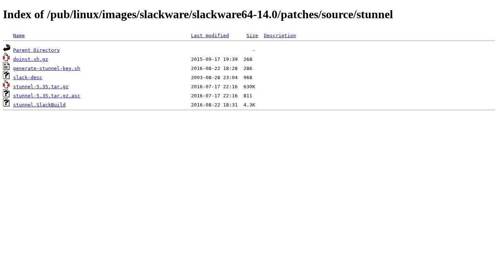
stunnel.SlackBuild (39, 105)
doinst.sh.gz (30, 59)
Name (19, 35)
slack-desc (27, 77)
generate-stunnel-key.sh (46, 68)
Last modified (210, 35)
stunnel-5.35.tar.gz (41, 86)
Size (252, 35)
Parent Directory (36, 50)
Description (280, 35)
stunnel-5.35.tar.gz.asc (46, 95)
